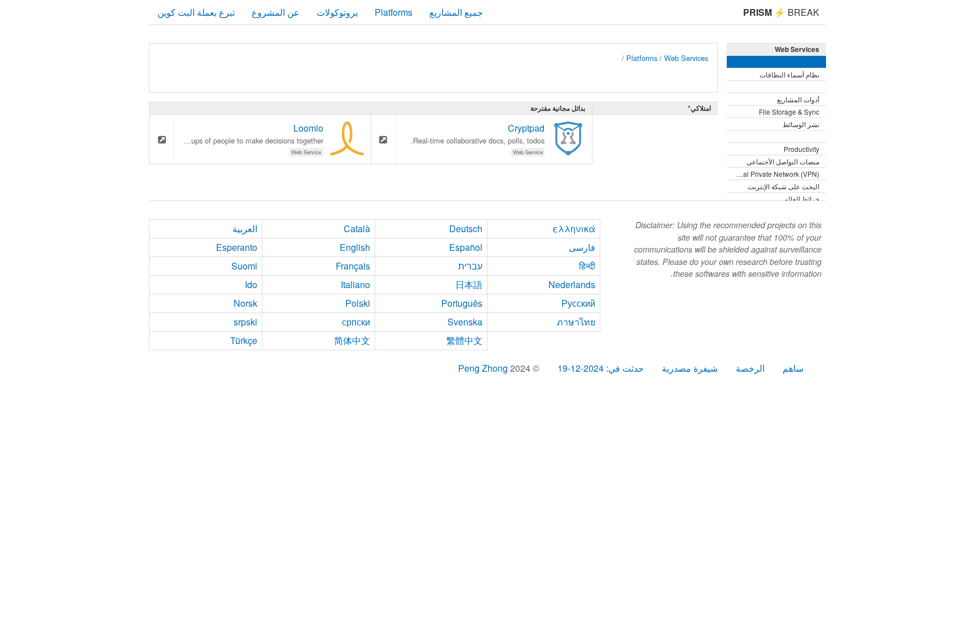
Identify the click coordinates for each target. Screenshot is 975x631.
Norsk (245, 303)
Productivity (801, 149)
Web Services (686, 58)
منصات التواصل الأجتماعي (782, 161)
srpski (245, 321)
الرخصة (750, 368)
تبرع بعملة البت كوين (196, 12)
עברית (470, 265)
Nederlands (571, 284)
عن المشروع (276, 12)
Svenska (464, 321)
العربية (244, 228)
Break (781, 12)
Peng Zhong (484, 368)
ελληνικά (573, 228)
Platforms (393, 12)
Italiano (355, 284)
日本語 (468, 284)
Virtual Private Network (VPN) (774, 174)
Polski (357, 303)
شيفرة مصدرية (690, 368)
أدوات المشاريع (798, 99)
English (355, 247)
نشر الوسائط (801, 124)
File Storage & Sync (789, 111)
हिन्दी (587, 265)
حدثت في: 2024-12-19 (600, 368)
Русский (578, 303)
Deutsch (465, 228)
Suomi (244, 265)
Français (353, 265)
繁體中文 (464, 340)
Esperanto (236, 247)
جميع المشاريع (456, 12)
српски (356, 321)
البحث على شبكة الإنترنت (783, 186)
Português (461, 303)
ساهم (793, 368)
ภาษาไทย (576, 321)
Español (465, 247)
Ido (251, 284)
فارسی (582, 247)
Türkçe (243, 340)
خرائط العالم (801, 198)
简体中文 (352, 340)
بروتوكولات (337, 12)
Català (357, 228)
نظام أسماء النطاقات (789, 74)
